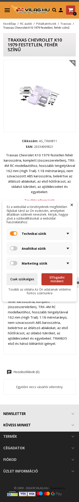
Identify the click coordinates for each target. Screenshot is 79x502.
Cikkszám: (30, 141)
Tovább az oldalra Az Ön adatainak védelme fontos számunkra (39, 291)
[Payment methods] (39, 494)
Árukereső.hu (57, 488)
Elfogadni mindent (57, 279)
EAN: (29, 147)
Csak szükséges (22, 279)
